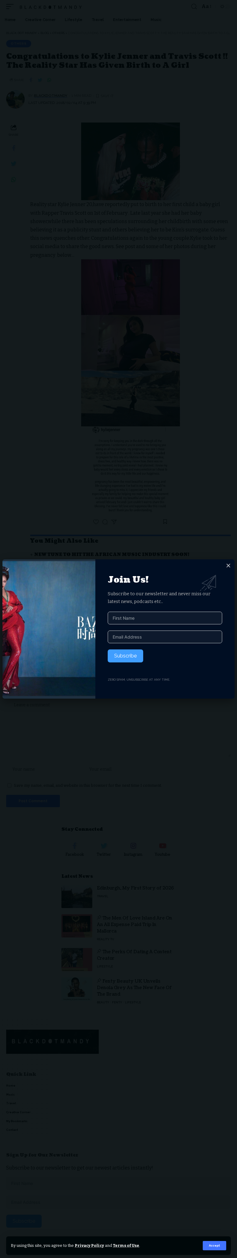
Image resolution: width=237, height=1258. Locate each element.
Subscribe (125, 656)
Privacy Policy (89, 1245)
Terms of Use (126, 1245)
